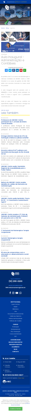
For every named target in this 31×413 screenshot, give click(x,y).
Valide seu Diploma (15, 316)
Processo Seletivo (15, 344)
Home (3, 28)
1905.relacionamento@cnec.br (15, 287)
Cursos (15, 324)
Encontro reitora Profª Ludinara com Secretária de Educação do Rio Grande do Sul (15, 152)
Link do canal (5, 110)
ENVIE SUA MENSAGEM (15, 285)
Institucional (15, 302)
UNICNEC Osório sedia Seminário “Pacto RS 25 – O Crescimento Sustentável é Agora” (15, 200)
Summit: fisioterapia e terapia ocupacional (12, 239)
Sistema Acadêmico (8, 371)
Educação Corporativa (21, 366)
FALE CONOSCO (15, 279)
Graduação (15, 327)
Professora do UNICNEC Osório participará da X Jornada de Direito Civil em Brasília (14, 122)
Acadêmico (15, 347)
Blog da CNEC (21, 362)
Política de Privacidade (15, 318)
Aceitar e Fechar (15, 409)
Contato (15, 351)
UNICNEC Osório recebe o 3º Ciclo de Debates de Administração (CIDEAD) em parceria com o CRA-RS (14, 216)
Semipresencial (15, 329)
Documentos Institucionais (15, 314)
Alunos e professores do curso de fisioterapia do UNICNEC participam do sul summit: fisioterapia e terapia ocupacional (15, 244)
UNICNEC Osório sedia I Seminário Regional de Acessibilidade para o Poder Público (13, 168)
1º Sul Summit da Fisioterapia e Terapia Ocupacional (15, 231)
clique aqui (21, 378)
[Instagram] (13, 293)
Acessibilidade (11, 2)
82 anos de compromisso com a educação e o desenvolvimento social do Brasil (14, 254)
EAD (15, 336)
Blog (7, 28)
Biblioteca (15, 309)
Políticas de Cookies (15, 321)
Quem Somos (15, 304)
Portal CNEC (8, 362)
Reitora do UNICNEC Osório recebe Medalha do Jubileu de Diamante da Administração (14, 184)
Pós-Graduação (15, 331)
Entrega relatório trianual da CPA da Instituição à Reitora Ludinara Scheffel (14, 137)
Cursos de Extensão (15, 334)
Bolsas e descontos (15, 342)
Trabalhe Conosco (7, 366)
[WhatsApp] (20, 293)
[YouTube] (17, 293)
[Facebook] (10, 293)
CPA (15, 311)
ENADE (15, 307)
